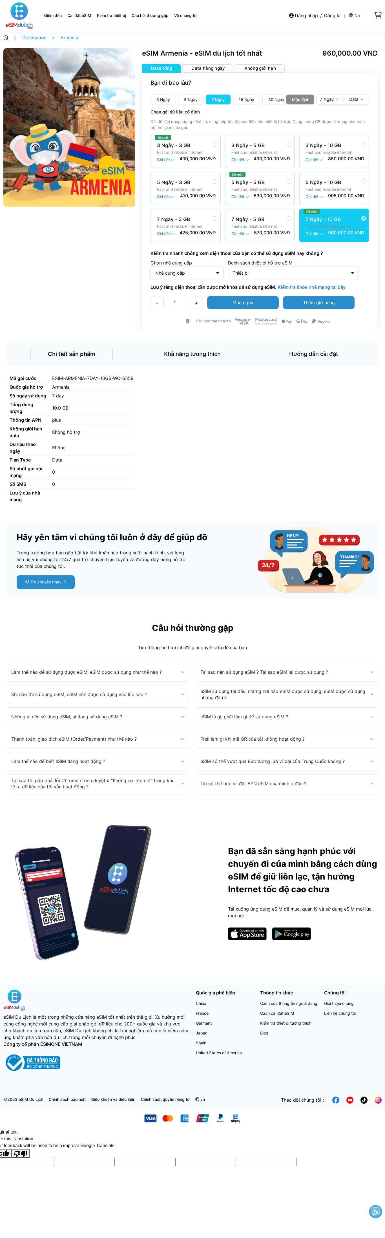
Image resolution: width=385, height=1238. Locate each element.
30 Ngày (276, 99)
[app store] (247, 933)
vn (357, 15)
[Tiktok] (364, 1100)
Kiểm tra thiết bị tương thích (285, 1023)
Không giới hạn (260, 68)
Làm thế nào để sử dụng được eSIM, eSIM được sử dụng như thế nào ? (86, 672)
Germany (204, 1023)
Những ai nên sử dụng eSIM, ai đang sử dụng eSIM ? (66, 716)
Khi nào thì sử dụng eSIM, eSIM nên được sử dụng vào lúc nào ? (79, 694)
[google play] (291, 933)
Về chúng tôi (185, 15)
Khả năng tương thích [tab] (192, 354)
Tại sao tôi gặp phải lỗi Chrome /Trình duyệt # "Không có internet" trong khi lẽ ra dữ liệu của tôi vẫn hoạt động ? (92, 783)
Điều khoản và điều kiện (113, 1099)
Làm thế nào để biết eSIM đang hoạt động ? (58, 761)
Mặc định (300, 99)
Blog (264, 1033)
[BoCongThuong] (31, 1062)
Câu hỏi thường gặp (150, 15)
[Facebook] (335, 1100)
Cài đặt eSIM (79, 15)
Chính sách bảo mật (67, 1099)
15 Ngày (246, 99)
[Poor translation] (21, 1153)
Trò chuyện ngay (46, 581)
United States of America (219, 1052)
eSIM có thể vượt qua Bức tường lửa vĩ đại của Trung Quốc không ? (272, 761)
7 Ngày (218, 99)
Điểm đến (53, 15)
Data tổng (161, 68)
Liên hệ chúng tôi (340, 1013)
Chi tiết (164, 159)
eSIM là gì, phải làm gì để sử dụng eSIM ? (244, 716)
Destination (34, 37)
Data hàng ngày (208, 68)
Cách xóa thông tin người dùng (288, 1003)
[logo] (15, 999)
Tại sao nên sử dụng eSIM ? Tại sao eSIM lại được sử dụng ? (264, 672)
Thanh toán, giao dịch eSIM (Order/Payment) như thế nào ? (74, 739)
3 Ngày (163, 99)
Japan (201, 1033)
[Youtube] (349, 1100)
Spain (201, 1042)
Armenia (69, 37)
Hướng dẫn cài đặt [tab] (313, 354)
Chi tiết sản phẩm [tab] (71, 354)
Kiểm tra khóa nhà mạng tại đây (311, 287)
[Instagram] (378, 1100)
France (202, 1013)
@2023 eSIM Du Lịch (23, 1099)
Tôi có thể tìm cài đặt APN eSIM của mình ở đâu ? (253, 783)
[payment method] (192, 1118)
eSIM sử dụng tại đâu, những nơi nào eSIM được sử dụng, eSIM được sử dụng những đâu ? (282, 694)
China (201, 1003)
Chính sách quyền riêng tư (165, 1099)
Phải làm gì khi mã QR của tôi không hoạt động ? (252, 739)
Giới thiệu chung (339, 1003)
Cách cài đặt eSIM (277, 1013)
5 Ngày (191, 99)
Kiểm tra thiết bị (111, 15)
